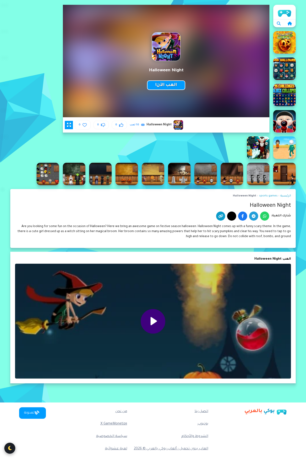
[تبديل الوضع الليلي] (9, 448)
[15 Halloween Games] (284, 42)
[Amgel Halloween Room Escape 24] (100, 174)
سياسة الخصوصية (111, 436)
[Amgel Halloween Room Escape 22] (153, 174)
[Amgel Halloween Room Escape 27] (48, 174)
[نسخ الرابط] (220, 216)
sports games (268, 196)
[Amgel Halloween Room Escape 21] (179, 174)
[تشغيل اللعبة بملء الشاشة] (69, 125)
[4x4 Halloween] (258, 147)
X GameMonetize (113, 424)
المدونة (29, 413)
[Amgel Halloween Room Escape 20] (205, 174)
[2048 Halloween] (284, 68)
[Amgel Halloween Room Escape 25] (74, 174)
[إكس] (231, 216)
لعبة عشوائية (116, 449)
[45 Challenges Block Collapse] (284, 95)
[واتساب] (264, 216)
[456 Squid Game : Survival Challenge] (284, 121)
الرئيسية (284, 12)
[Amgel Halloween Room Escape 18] (258, 174)
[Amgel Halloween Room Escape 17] (284, 174)
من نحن (121, 411)
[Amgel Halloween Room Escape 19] (232, 174)
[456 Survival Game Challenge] (284, 147)
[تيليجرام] (253, 216)
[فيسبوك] (242, 216)
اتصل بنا (201, 411)
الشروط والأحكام (194, 436)
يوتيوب (202, 424)
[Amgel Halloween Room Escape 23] (126, 174)
